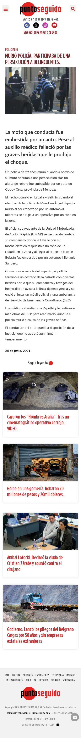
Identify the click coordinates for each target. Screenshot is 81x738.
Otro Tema (31, 680)
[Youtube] (54, 25)
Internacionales (14, 680)
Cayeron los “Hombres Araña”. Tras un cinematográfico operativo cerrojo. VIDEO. (38, 422)
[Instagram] (45, 25)
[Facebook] (27, 25)
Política (16, 675)
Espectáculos (42, 675)
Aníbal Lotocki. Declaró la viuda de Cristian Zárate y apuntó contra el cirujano (35, 563)
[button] (5, 8)
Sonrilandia (69, 680)
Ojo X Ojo (55, 680)
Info (7, 675)
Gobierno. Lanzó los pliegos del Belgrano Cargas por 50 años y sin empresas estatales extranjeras (40, 635)
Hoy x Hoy (43, 680)
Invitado (70, 675)
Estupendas (58, 675)
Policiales (11, 49)
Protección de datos (42, 713)
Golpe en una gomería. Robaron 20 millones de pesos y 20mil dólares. (35, 491)
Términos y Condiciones (18, 713)
